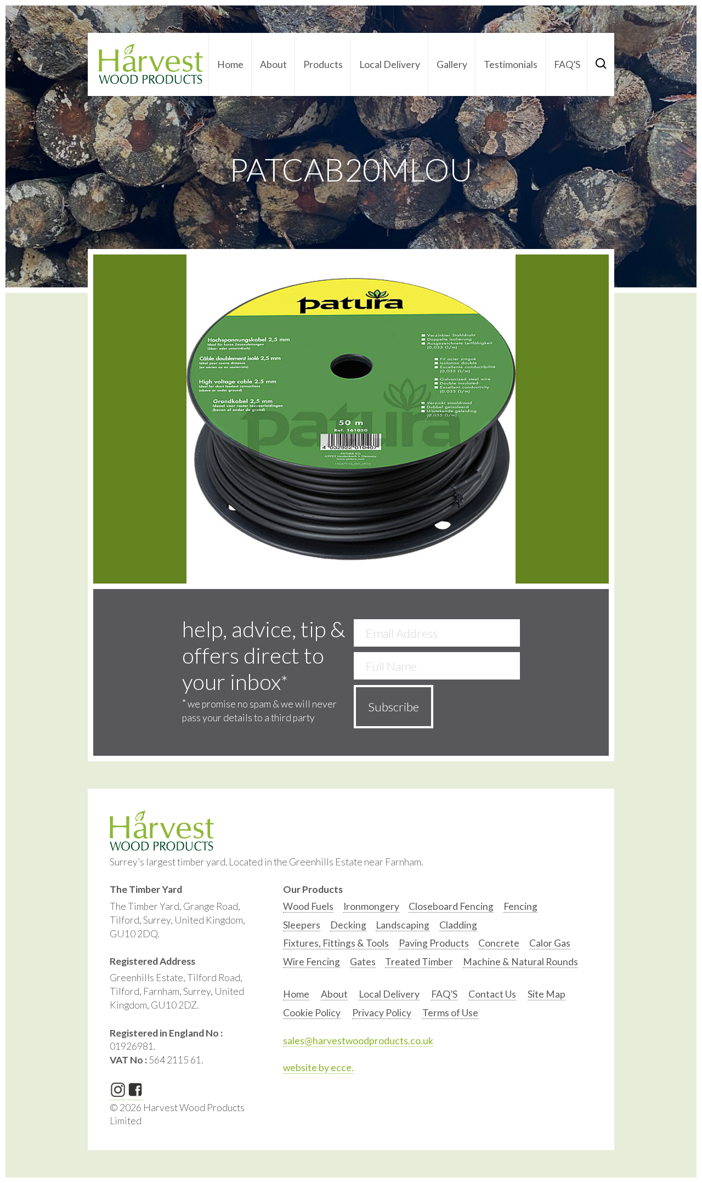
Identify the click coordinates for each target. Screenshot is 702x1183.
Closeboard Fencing (451, 906)
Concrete (498, 943)
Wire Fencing (311, 961)
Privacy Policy (381, 1012)
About (273, 64)
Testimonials (510, 64)
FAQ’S (567, 64)
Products (323, 64)
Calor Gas (549, 943)
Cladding (458, 925)
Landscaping (402, 925)
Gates (363, 961)
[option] (308, 909)
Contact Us (492, 994)
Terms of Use (450, 1012)
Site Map (546, 994)
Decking (348, 925)
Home (230, 64)
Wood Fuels (308, 906)
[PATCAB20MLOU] (351, 419)
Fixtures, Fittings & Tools (336, 943)
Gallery (452, 64)
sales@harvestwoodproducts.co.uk (358, 1040)
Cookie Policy (312, 1012)
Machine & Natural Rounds (520, 961)
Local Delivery (389, 64)
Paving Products (434, 943)
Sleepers (301, 925)
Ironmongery (371, 906)
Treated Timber (419, 961)
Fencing (520, 906)
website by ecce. (318, 1067)
